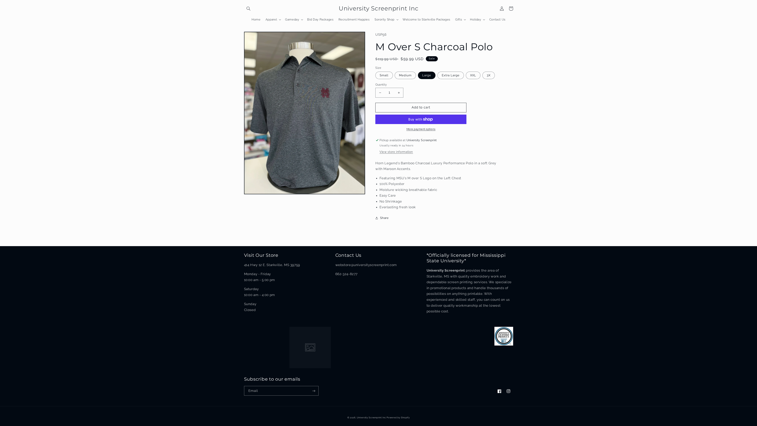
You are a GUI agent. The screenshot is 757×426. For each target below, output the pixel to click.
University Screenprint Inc (371, 417)
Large (426, 75)
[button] (248, 8)
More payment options (421, 129)
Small (384, 75)
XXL (473, 75)
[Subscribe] (313, 391)
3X (488, 75)
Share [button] (384, 218)
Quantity (381, 84)
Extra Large (451, 75)
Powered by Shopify (398, 417)
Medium (405, 75)
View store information (396, 151)
